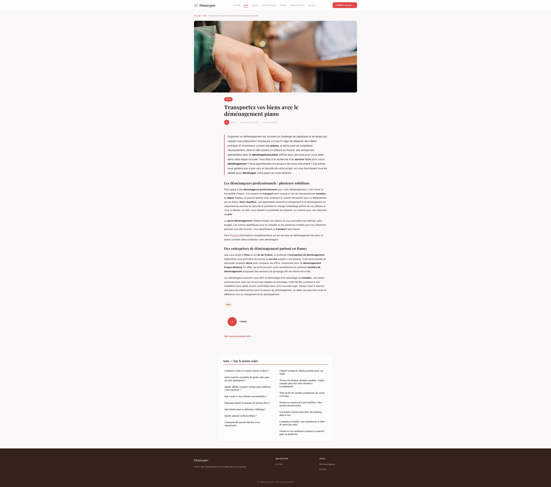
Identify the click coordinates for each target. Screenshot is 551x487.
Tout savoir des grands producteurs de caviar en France (302, 394)
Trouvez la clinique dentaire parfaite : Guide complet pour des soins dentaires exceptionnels (302, 383)
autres (235, 235)
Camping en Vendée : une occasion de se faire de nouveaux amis (302, 423)
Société (311, 5)
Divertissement (269, 5)
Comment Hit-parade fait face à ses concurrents (242, 424)
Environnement (297, 5)
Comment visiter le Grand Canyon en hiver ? (247, 370)
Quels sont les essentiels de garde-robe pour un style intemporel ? (247, 379)
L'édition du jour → (344, 5)
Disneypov (205, 5)
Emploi (283, 5)
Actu (246, 5)
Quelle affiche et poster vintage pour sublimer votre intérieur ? (248, 388)
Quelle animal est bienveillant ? (241, 415)
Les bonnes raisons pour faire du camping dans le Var (301, 413)
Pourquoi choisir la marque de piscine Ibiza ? (247, 402)
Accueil (236, 5)
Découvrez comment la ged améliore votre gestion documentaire (301, 404)
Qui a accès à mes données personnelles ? (246, 396)
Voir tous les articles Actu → (238, 336)
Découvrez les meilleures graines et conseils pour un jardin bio (302, 433)
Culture (255, 5)
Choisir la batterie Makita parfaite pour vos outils (301, 372)
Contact (323, 469)
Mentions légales (327, 464)
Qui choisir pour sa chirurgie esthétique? (245, 409)
